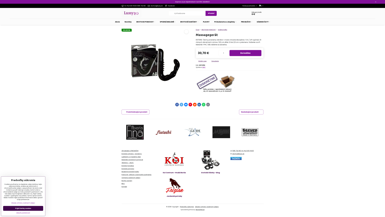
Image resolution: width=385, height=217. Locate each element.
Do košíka (245, 53)
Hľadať (211, 13)
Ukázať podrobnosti (23, 213)
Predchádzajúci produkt (136, 112)
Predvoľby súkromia (187, 207)
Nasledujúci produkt (250, 112)
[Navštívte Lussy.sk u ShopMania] (236, 160)
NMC (204, 67)
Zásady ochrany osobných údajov (207, 207)
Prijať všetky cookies (23, 208)
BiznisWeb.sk (200, 210)
